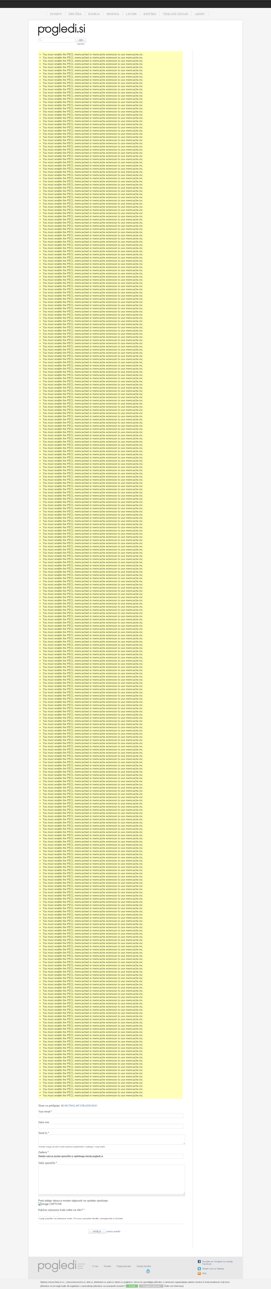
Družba (75, 14)
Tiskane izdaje (175, 14)
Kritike (149, 14)
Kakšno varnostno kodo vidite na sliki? (61, 1209)
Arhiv (200, 14)
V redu (132, 1286)
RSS (204, 1273)
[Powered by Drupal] (148, 1272)
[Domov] (61, 29)
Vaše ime (43, 1122)
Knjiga (94, 14)
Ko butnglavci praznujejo (79, 1105)
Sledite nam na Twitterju (213, 1269)
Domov (56, 14)
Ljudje (131, 14)
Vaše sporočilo (47, 1162)
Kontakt (107, 1266)
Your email (45, 1111)
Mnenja (113, 14)
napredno (81, 44)
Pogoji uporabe (124, 1266)
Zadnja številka (143, 1266)
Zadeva (43, 1152)
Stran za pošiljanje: (49, 1105)
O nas (95, 1266)
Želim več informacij (173, 1286)
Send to (43, 1132)
